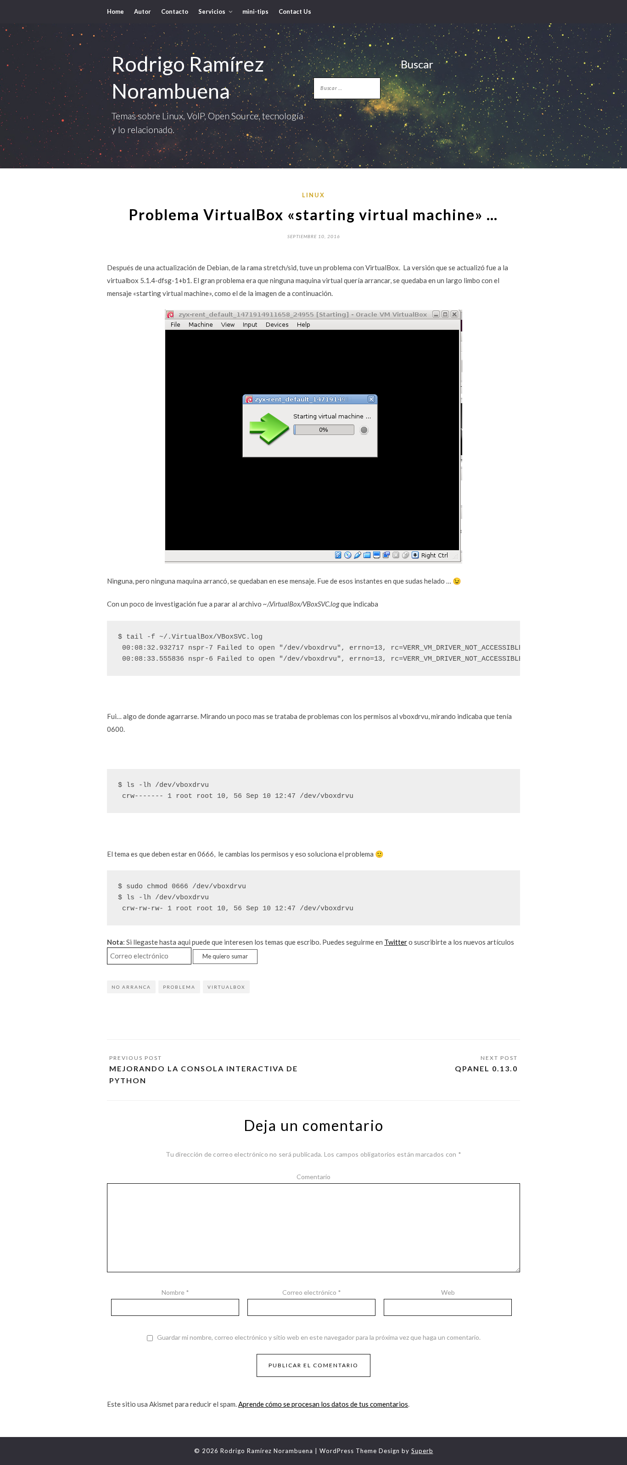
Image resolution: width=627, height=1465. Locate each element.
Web (448, 1292)
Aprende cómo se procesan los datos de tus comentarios (323, 1404)
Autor (142, 11)
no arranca (131, 987)
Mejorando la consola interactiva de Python (203, 1074)
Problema (179, 987)
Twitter (395, 942)
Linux (313, 195)
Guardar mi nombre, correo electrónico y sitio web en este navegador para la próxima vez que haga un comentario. (319, 1337)
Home (115, 11)
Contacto (174, 11)
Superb (422, 1450)
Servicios (211, 11)
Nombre (175, 1292)
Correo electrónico (311, 1292)
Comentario (313, 1177)
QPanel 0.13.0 (486, 1068)
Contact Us (295, 11)
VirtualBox (226, 987)
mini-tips (255, 11)
